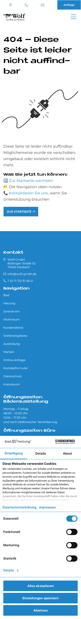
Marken (8, 352)
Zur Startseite (19, 211)
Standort (11, 5)
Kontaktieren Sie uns (28, 193)
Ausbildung (11, 344)
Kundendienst (13, 327)
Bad (6, 295)
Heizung (9, 303)
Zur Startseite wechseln (31, 180)
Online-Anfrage (14, 360)
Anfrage (69, 4)
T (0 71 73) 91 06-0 (27, 5)
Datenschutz (12, 376)
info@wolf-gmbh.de (43, 5)
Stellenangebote (15, 336)
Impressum (11, 384)
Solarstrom (11, 311)
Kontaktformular (15, 368)
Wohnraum (11, 319)
